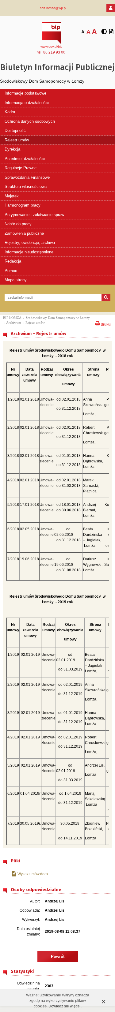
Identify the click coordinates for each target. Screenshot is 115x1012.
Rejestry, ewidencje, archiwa (30, 242)
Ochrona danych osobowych (30, 121)
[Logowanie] (110, 8)
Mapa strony (16, 280)
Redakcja (13, 261)
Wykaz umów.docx (32, 874)
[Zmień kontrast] (104, 31)
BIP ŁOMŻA (12, 317)
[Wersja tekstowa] (111, 31)
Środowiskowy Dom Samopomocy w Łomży (58, 317)
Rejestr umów (17, 140)
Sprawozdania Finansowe (27, 177)
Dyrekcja (12, 149)
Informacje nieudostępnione (29, 252)
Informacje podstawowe (25, 93)
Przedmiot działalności (25, 158)
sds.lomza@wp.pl (53, 8)
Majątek (12, 196)
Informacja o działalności (27, 102)
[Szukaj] (106, 297)
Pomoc (11, 270)
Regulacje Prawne (20, 168)
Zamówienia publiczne (24, 233)
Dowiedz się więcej (64, 1006)
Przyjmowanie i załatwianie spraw (34, 214)
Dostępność (15, 130)
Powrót (57, 956)
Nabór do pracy (18, 224)
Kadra (10, 112)
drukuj (105, 323)
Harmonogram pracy (22, 205)
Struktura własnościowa (26, 186)
